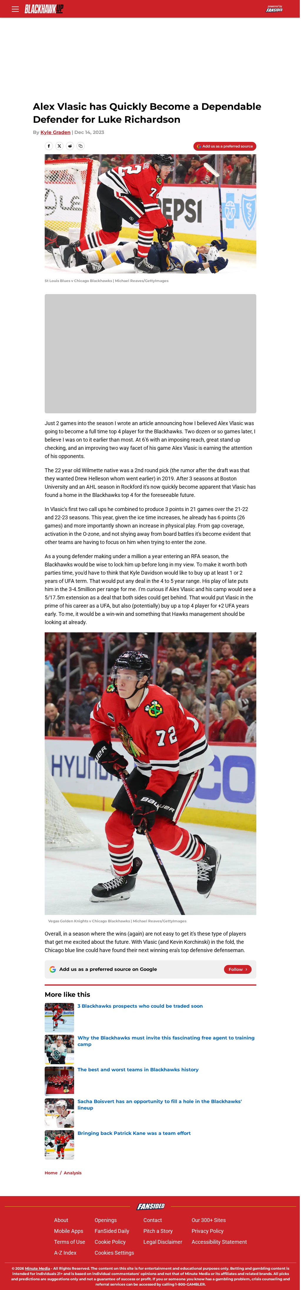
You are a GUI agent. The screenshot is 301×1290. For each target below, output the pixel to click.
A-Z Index (65, 1253)
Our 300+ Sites (209, 1220)
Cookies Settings (114, 1253)
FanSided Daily (112, 1231)
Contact (152, 1220)
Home (51, 1172)
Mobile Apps (68, 1231)
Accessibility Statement (219, 1242)
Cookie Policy (110, 1242)
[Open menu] (15, 8)
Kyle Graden (56, 132)
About (61, 1220)
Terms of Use (69, 1242)
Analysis (72, 1172)
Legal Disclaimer (162, 1242)
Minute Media (37, 1268)
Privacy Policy (208, 1231)
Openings (106, 1220)
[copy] (80, 146)
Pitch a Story (158, 1231)
